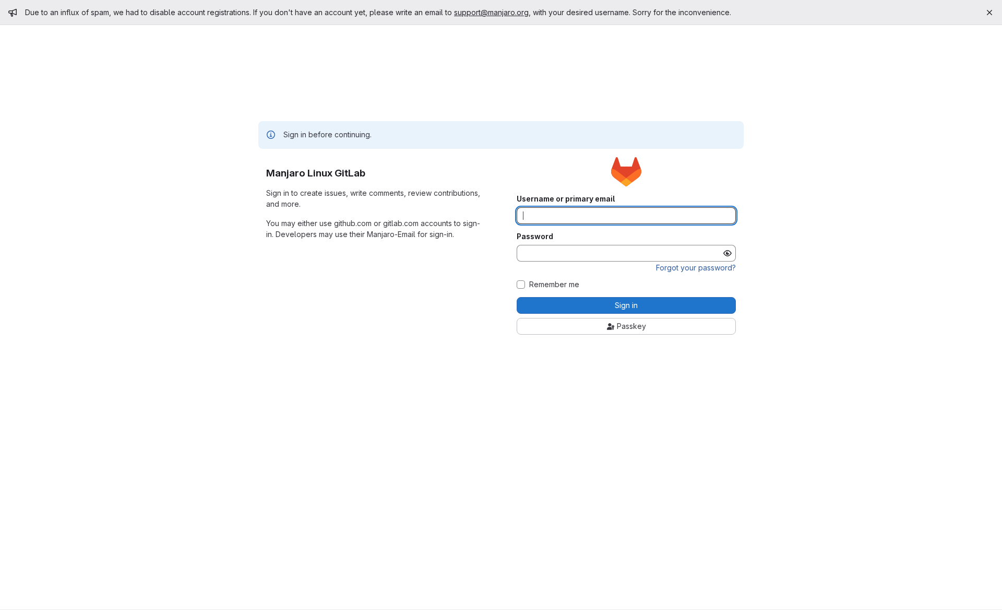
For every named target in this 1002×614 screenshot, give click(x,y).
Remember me (554, 284)
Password (535, 236)
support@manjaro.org (491, 12)
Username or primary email (566, 199)
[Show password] (727, 253)
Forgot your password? (696, 267)
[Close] (989, 12)
